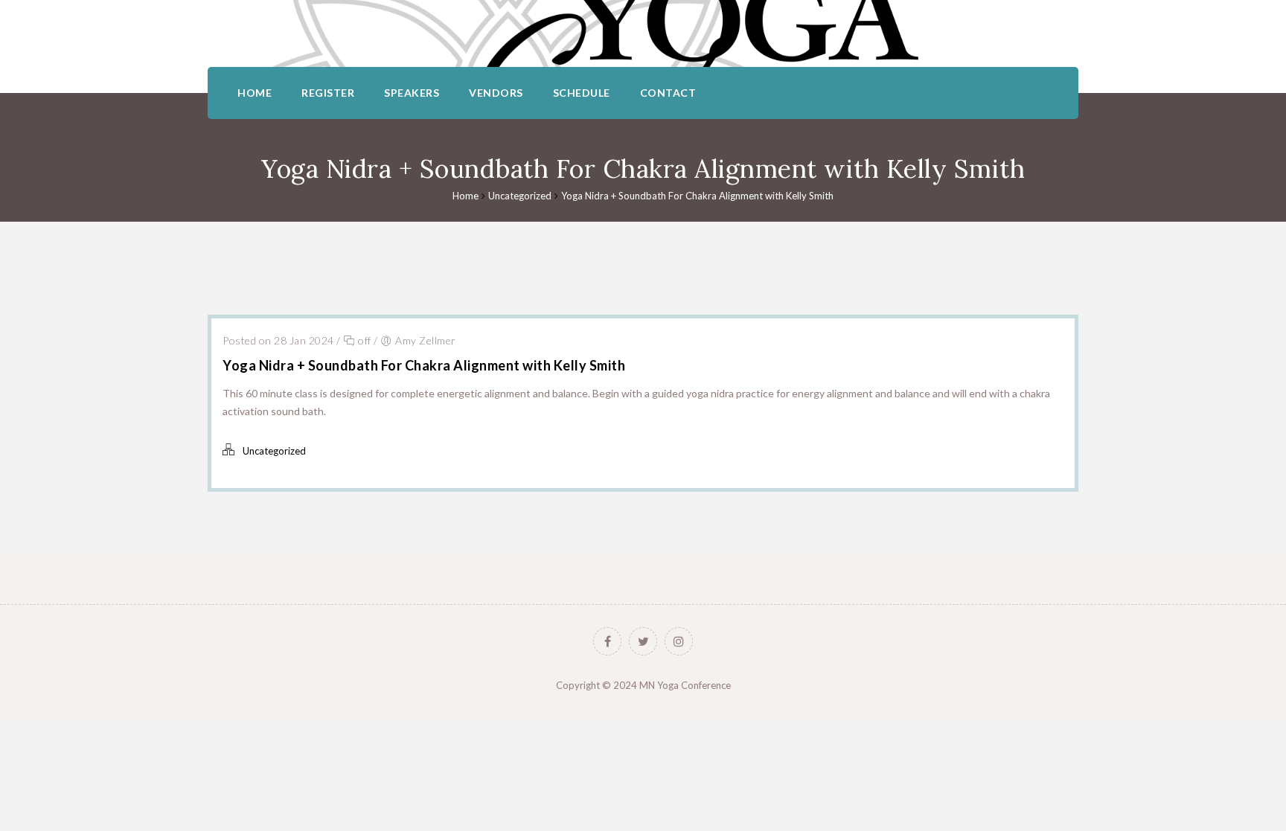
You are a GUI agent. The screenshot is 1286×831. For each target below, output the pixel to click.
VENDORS (496, 92)
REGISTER (327, 92)
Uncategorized (519, 196)
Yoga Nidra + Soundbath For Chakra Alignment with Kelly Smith (697, 196)
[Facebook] (607, 641)
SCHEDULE (581, 92)
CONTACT (668, 92)
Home (465, 196)
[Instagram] (679, 641)
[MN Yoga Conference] (643, 33)
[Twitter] (643, 641)
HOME (254, 92)
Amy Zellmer (425, 340)
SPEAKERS (411, 92)
